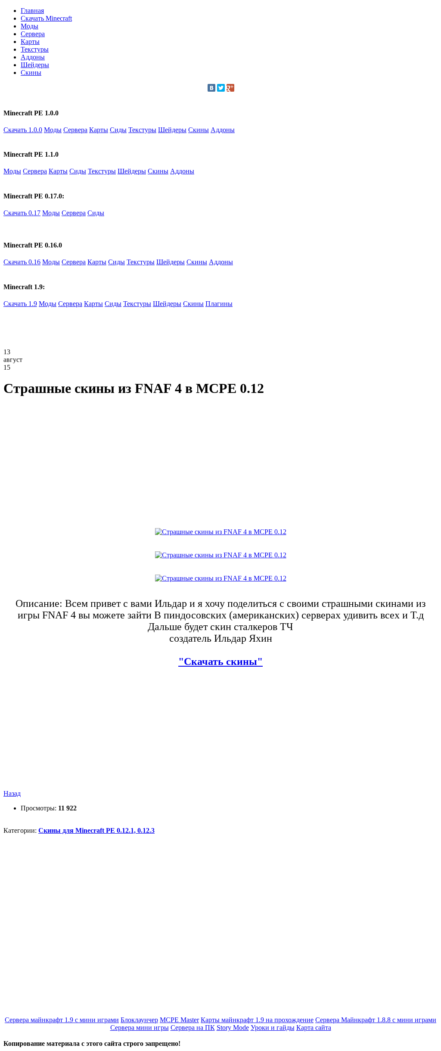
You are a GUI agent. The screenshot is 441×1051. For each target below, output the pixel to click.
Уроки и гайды (273, 1027)
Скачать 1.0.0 (22, 129)
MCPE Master (179, 1019)
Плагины (219, 303)
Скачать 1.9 (20, 303)
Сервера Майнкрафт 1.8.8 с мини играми (375, 1019)
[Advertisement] (160, 327)
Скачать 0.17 (21, 212)
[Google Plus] (230, 88)
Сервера (33, 33)
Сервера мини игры (139, 1027)
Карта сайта (313, 1027)
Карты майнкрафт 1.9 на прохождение (257, 1019)
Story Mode (233, 1027)
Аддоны (33, 57)
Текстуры (35, 49)
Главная (32, 10)
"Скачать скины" (220, 661)
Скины (31, 72)
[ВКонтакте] (211, 88)
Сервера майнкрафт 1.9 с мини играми (62, 1019)
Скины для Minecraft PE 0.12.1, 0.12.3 (96, 830)
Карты (30, 41)
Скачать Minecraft (46, 18)
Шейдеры (35, 64)
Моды (29, 26)
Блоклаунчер (139, 1019)
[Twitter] (221, 88)
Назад (12, 793)
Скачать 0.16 (21, 262)
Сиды (118, 129)
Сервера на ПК (193, 1027)
